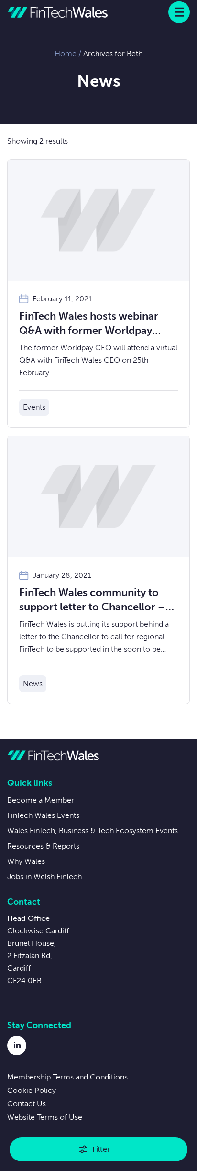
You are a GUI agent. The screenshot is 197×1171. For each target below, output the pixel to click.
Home (66, 53)
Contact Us (26, 1103)
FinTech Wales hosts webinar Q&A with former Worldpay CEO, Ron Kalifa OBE (88, 324)
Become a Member (40, 799)
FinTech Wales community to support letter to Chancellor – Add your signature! (92, 600)
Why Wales (26, 861)
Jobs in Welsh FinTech (44, 876)
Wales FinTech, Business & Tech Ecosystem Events (92, 830)
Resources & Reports (43, 845)
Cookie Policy (31, 1090)
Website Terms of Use (44, 1117)
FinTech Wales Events (43, 815)
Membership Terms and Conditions (67, 1076)
